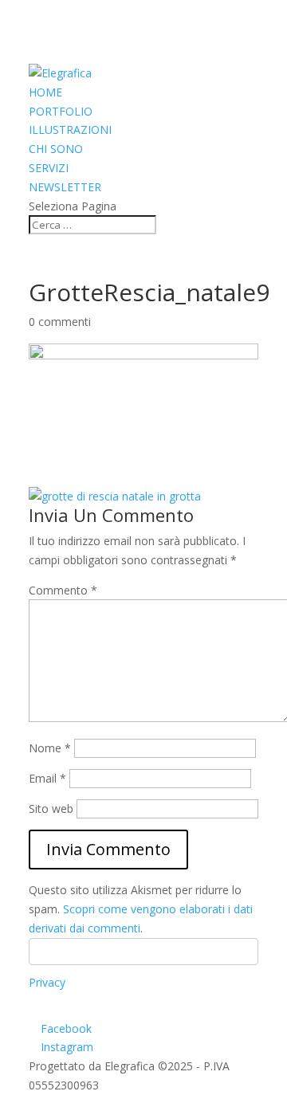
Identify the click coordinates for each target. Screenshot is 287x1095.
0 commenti (60, 321)
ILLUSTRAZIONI (70, 129)
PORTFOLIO (60, 111)
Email (47, 778)
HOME (45, 92)
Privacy (47, 982)
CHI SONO (56, 148)
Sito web (51, 808)
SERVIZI (49, 167)
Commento (63, 590)
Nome (50, 748)
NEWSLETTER (65, 186)
